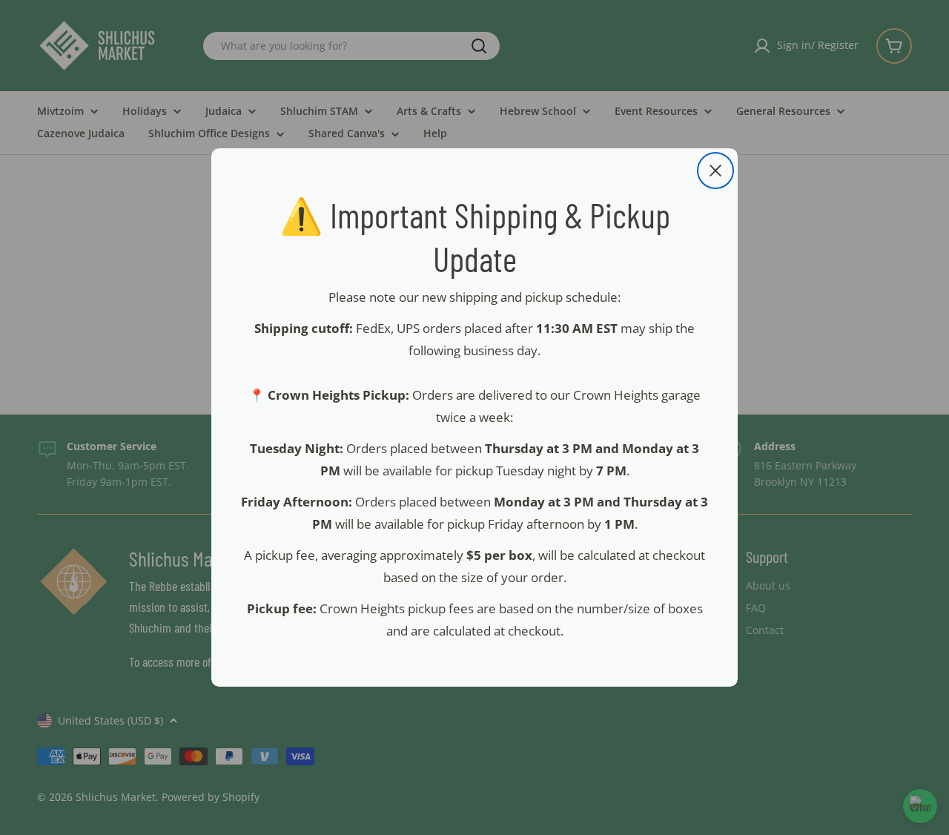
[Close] (715, 170)
